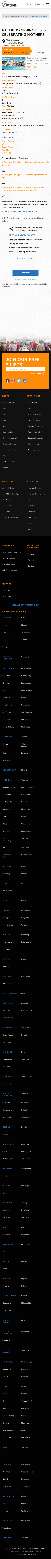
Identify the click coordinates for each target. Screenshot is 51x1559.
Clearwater (25, 780)
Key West (25, 802)
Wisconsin (7, 1521)
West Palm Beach (6, 856)
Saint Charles (7, 925)
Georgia (6, 866)
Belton (5, 1394)
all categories (33, 450)
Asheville (24, 1093)
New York (7, 1203)
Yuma (4, 647)
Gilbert (23, 618)
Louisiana (7, 976)
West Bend (6, 1528)
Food (4, 426)
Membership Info (34, 488)
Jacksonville (7, 802)
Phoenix (24, 625)
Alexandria (25, 1464)
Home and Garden (9, 444)
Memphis (6, 1376)
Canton (24, 1394)
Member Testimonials (36, 494)
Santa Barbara (8, 727)
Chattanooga (26, 1362)
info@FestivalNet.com (25, 604)
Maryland (7, 1003)
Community (32, 554)
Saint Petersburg (6, 839)
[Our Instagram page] (13, 381)
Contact (31, 566)
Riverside (24, 697)
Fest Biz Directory (9, 558)
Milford (24, 770)
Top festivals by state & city (16, 611)
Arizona (6, 618)
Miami (4, 816)
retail (30, 408)
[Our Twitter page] (19, 381)
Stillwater (6, 1067)
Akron (23, 1227)
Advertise (6, 512)
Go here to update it (29, 211)
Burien (5, 1503)
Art (3, 414)
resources (32, 481)
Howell (24, 1035)
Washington (8, 1496)
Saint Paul (25, 1059)
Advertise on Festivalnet (12, 552)
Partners (31, 512)
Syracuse (25, 1217)
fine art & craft (34, 432)
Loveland (6, 760)
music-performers (35, 420)
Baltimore (6, 1010)
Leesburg (6, 809)
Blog (30, 524)
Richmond (25, 1479)
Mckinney (25, 1423)
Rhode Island (5, 1321)
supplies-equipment (35, 426)
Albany (24, 1203)
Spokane (24, 1511)
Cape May (25, 1144)
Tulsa (4, 1252)
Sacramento (7, 705)
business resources (35, 438)
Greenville (6, 1340)
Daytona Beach (8, 787)
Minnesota (7, 1052)
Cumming (6, 873)
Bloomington (26, 910)
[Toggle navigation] (47, 4)
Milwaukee (25, 1521)
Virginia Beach (8, 1486)
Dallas (4, 1408)
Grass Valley (26, 676)
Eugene (24, 1279)
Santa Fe (6, 1176)
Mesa (4, 625)
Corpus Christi (26, 1401)
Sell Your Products (9, 570)
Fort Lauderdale (27, 787)
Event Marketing (8, 564)
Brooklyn (5, 1210)
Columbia (25, 1331)
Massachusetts (9, 993)
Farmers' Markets (9, 450)
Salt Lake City (26, 1447)
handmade (32, 402)
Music (4, 408)
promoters (7, 481)
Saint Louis (6, 1084)
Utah (5, 1447)
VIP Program (7, 500)
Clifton (5, 1151)
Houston (24, 1415)
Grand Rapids (7, 1035)
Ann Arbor (25, 1027)
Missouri (7, 1076)
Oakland (5, 690)
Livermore (6, 683)
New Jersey (8, 1144)
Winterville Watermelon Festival (24, 247)
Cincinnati (6, 1234)
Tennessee (7, 1362)
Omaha (5, 1134)
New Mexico (8, 1168)
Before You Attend (25, 258)
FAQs (30, 529)
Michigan (7, 1027)
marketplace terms (32, 1551)
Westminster (7, 1018)
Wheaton (25, 925)
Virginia (6, 1464)
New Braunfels (8, 1430)
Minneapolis (7, 1059)
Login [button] (33, 279)
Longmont (25, 753)
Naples (24, 816)
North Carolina (7, 1094)
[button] (26, 52)
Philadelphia (26, 1303)
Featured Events (8, 462)
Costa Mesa (26, 668)
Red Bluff (6, 697)
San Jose (6, 719)
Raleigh (24, 1110)
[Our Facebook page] (8, 381)
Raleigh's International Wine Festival (25, 239)
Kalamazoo (6, 1042)
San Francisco (26, 712)
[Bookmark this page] (25, 381)
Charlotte (6, 1103)
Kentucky (7, 959)
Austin (23, 1386)
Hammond (25, 976)
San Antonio (7, 1437)
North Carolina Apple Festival (22, 251)
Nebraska (7, 1127)
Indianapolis (26, 942)
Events (5, 396)
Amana (24, 883)
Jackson (24, 1538)
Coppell (5, 1401)
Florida (6, 780)
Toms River (25, 1159)
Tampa (5, 847)
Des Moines (7, 891)
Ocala (4, 824)
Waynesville (7, 1117)
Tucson (24, 640)
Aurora (24, 737)
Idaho (5, 900)
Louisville (6, 966)
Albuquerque (26, 1168)
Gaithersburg (26, 1010)
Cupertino (6, 676)
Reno (4, 1193)
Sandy (4, 1455)
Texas (5, 1386)
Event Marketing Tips (10, 494)
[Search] (43, 4)
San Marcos (26, 1437)
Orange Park (26, 824)
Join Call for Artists (10, 518)
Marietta (24, 873)
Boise (23, 900)
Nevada (6, 1186)
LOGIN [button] (30, 4)
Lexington (25, 959)
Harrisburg (6, 1303)
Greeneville (6, 1369)
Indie (4, 456)
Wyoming (7, 1538)
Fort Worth (25, 1408)
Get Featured (7, 506)
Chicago (5, 917)
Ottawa (24, 1261)
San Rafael (25, 719)
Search (5, 468)
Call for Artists (8, 402)
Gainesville (25, 794)
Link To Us (32, 518)
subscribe (36, 373)
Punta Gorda (26, 831)
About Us (6, 584)
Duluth (23, 1052)
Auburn (24, 1496)
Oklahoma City (27, 1244)
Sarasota (24, 838)
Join (4, 218)
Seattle (5, 1511)
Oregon (6, 1279)
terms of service (16, 1551)
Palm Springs (26, 690)
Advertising (6, 596)
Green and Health (9, 432)
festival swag (33, 444)
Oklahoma (7, 1244)
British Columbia (7, 658)
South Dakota (6, 1351)
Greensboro (7, 1110)
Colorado (7, 737)
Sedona (5, 640)
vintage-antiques (34, 414)
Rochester (6, 1217)
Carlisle (24, 1296)
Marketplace (33, 396)
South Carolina (7, 1332)
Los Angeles (26, 683)
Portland (5, 1286)
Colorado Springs (24, 745)
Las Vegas (25, 1186)
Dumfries (6, 1472)
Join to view (7, 137)
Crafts (4, 420)
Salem (23, 1286)
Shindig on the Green (18, 243)
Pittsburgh (6, 1310)
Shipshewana (7, 949)
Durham (24, 1103)
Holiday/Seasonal (9, 438)
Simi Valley (25, 727)
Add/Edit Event (8, 488)
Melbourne (25, 809)
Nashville (24, 1376)
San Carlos (25, 705)
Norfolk (5, 1479)
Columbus (25, 1234)
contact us (32, 1555)
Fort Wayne (7, 942)
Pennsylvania (9, 1296)
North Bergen (7, 1159)
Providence (25, 1320)
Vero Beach (25, 847)
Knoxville (24, 1369)
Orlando (5, 831)
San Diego (6, 712)
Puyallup (24, 1503)
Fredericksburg (8, 1415)
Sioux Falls (25, 1350)
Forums (31, 560)
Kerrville (5, 1423)
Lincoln (24, 1127)
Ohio (4, 1227)
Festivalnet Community (33, 547)
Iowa (5, 883)
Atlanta (24, 866)
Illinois (6, 910)
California (8, 668)
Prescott (5, 632)
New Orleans (7, 983)
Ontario (6, 1261)
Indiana (6, 935)
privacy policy (20, 1555)
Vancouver (25, 657)
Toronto (5, 1269)
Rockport (24, 1430)
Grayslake (25, 917)
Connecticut (9, 770)
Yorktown (25, 1486)
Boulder (5, 744)
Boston (24, 993)
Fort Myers (6, 794)
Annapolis (25, 1003)
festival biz (8, 546)
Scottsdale (25, 632)
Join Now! (25, 273)
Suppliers (31, 506)
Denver (5, 753)
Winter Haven (26, 855)
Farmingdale (26, 1151)
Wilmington (25, 1117)
